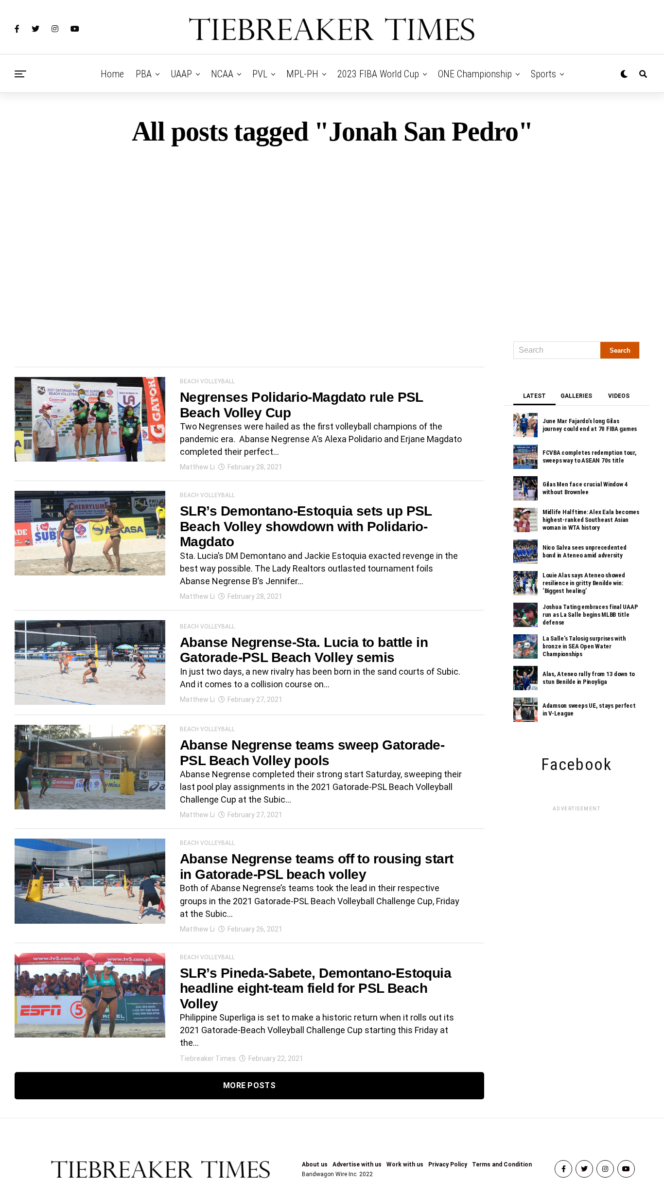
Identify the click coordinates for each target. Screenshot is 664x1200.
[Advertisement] (332, 239)
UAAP (181, 74)
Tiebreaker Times (208, 1058)
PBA (144, 74)
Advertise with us (357, 1164)
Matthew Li (197, 467)
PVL (259, 74)
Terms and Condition (502, 1164)
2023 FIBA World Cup (378, 74)
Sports (543, 74)
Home (112, 74)
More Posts (249, 1085)
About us (315, 1164)
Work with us (404, 1164)
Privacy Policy (447, 1164)
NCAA (222, 74)
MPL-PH (302, 74)
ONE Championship (475, 74)
